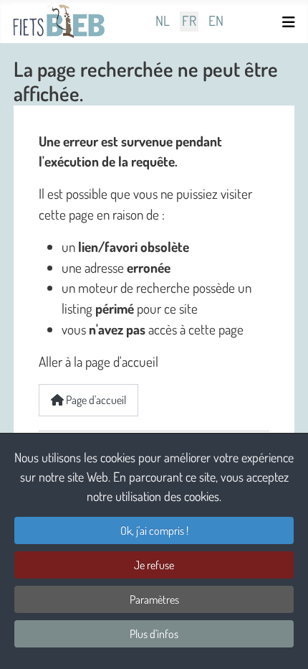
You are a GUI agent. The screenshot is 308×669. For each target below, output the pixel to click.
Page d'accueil (95, 400)
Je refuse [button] (154, 565)
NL (162, 21)
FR (189, 21)
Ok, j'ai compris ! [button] (154, 530)
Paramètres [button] (154, 599)
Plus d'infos (154, 634)
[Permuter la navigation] (291, 21)
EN (215, 21)
